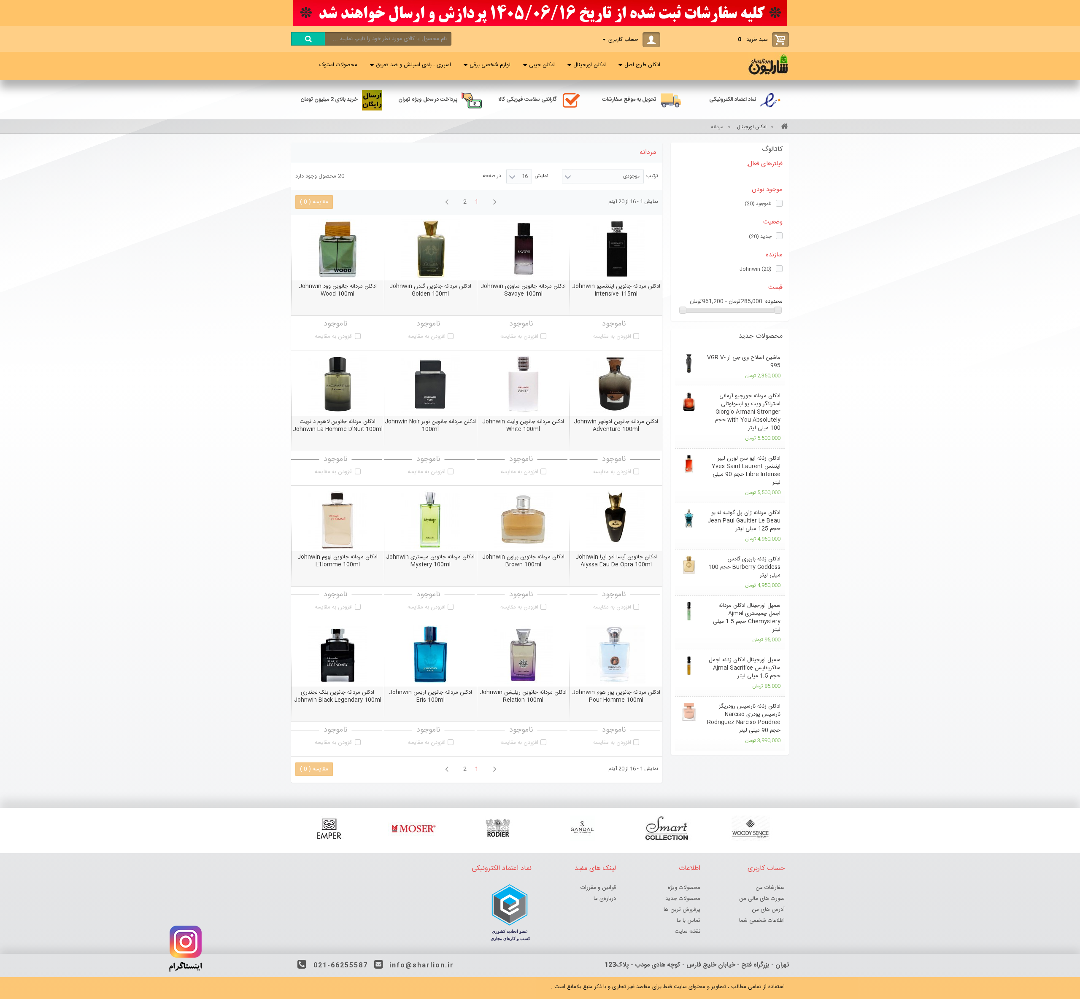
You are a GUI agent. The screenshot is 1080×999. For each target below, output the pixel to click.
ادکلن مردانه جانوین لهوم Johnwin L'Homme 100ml (337, 560)
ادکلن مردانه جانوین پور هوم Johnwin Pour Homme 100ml (616, 696)
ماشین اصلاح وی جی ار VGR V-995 (743, 361)
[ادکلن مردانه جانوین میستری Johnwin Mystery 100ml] (430, 519)
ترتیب (652, 176)
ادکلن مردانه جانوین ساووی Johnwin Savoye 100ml (523, 290)
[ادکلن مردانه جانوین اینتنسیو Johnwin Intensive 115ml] (616, 248)
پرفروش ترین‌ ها (682, 909)
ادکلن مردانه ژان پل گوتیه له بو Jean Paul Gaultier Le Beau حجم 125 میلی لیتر (743, 520)
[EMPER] (329, 828)
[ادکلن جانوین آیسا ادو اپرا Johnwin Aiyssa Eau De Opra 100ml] (616, 519)
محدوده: (773, 301)
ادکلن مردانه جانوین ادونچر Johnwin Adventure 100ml (616, 425)
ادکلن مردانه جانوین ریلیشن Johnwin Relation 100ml (523, 696)
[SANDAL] (582, 828)
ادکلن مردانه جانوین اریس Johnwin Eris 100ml (430, 696)
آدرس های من (768, 909)
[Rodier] (498, 828)
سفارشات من (770, 887)
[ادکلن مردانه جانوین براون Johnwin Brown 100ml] (523, 519)
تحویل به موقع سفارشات (629, 99)
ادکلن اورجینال (589, 65)
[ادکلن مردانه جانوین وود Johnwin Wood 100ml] (337, 248)
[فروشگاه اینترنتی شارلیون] (768, 76)
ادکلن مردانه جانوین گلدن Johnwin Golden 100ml (430, 290)
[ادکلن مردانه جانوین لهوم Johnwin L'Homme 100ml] (337, 519)
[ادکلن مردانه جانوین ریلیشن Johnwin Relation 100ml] (523, 654)
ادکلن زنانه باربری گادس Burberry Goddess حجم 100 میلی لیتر (744, 567)
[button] (730, 336)
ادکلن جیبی (542, 65)
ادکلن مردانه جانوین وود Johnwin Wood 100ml (338, 290)
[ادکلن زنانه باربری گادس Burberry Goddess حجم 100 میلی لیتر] (688, 564)
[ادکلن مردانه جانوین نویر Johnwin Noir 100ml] (430, 384)
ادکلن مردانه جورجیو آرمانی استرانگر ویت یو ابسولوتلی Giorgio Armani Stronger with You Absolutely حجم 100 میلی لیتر (747, 412)
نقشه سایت (687, 931)
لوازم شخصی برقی (490, 65)
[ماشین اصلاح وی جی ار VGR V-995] (688, 363)
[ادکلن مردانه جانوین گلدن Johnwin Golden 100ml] (430, 248)
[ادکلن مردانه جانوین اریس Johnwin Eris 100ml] (430, 654)
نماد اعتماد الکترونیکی (732, 99)
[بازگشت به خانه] (783, 127)
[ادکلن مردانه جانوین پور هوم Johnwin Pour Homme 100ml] (616, 654)
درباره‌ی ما (605, 898)
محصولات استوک (338, 65)
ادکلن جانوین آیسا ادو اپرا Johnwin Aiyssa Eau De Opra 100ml (616, 560)
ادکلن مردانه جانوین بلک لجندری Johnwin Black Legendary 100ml (337, 696)
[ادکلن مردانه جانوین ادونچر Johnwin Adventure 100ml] (616, 384)
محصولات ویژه (684, 887)
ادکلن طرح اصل (642, 65)
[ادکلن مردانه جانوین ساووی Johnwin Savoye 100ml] (523, 248)
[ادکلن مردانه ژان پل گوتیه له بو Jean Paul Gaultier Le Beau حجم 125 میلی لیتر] (688, 518)
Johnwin (756, 269)
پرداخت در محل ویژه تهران (427, 99)
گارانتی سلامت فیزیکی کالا (527, 99)
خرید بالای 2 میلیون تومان (329, 99)
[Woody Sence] (751, 828)
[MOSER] (413, 828)
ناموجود (758, 203)
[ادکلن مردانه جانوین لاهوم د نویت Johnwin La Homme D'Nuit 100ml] (337, 384)
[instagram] (185, 974)
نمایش (541, 176)
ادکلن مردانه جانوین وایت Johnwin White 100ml (523, 425)
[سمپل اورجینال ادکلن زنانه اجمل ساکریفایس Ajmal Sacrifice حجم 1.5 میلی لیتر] (688, 665)
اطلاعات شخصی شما (762, 920)
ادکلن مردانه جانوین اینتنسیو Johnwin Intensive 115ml (616, 290)
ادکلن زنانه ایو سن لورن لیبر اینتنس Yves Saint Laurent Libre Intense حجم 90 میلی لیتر (746, 470)
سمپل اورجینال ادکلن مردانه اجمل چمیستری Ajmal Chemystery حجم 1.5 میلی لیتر (746, 617)
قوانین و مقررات (598, 887)
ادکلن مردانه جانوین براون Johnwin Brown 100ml (523, 560)
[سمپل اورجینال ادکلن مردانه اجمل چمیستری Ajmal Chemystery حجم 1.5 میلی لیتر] (688, 611)
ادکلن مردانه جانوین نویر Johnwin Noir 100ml (430, 425)
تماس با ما (688, 920)
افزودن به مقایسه (612, 336)
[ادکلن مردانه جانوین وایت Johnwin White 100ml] (523, 384)
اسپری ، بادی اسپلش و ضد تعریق (413, 65)
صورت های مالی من (762, 898)
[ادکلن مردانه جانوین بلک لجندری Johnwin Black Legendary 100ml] (337, 654)
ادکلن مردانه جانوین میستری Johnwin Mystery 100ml (430, 560)
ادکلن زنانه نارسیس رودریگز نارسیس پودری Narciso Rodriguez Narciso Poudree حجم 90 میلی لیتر (743, 718)
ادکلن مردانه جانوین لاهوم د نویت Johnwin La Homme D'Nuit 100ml (338, 425)
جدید (760, 236)
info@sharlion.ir (421, 965)
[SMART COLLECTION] (666, 828)
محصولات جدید (761, 336)
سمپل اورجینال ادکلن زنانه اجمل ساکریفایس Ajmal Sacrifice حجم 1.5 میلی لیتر (744, 668)
